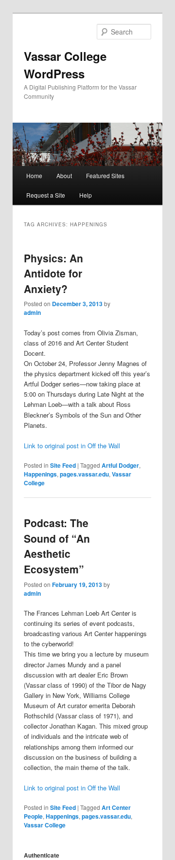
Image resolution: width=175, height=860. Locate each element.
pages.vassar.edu (84, 474)
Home (34, 175)
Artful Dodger (120, 465)
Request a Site (45, 195)
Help (85, 195)
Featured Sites (105, 175)
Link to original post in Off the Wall (72, 445)
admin (32, 312)
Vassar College (45, 825)
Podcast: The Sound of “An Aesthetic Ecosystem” (57, 545)
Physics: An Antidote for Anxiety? (53, 273)
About (64, 175)
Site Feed (63, 465)
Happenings (40, 474)
